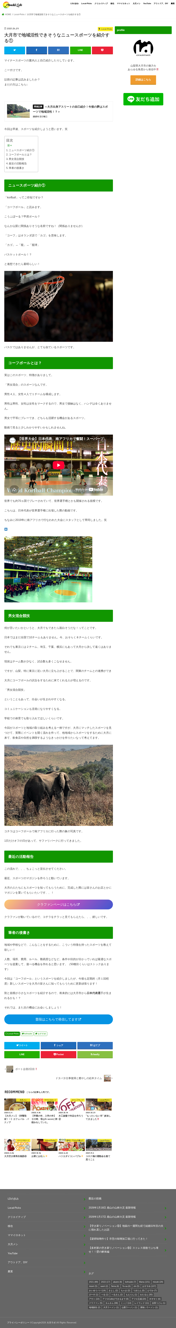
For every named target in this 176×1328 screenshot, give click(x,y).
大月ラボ (51, 1322)
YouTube (147, 3)
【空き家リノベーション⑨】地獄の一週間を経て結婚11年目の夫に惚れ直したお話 (126, 1228)
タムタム (111, 1303)
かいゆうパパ (97, 1290)
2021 (93, 1282)
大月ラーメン (111, 1307)
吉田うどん (158, 1303)
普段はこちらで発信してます (56, 1019)
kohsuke (28, 1033)
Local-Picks (86, 3)
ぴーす (93, 1294)
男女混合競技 (16, 159)
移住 (112, 3)
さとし (113, 1290)
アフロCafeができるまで (115, 1299)
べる (104, 1294)
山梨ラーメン (129, 1307)
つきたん (139, 1290)
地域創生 (94, 1307)
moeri (93, 1286)
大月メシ (136, 3)
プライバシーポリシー (18, 1322)
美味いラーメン (149, 1307)
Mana (144, 1282)
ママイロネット (123, 3)
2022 (105, 1282)
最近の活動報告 (18, 163)
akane (117, 1282)
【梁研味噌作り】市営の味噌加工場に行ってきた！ (118, 1238)
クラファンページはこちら (56, 904)
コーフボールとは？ (20, 154)
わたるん (146, 1294)
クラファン (95, 1303)
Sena (115, 1286)
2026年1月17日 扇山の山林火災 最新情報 (112, 1216)
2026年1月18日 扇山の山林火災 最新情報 (112, 1207)
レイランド (141, 1303)
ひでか (152, 1290)
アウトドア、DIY (161, 3)
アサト (94, 1299)
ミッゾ (126, 1303)
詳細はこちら (143, 79)
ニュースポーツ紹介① (22, 150)
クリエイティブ (101, 3)
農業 (173, 3)
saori (104, 1286)
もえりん (131, 1294)
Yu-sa (126, 1286)
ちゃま (125, 1290)
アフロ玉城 (138, 1299)
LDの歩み (74, 3)
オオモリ (155, 1299)
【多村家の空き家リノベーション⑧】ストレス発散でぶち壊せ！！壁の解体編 (123, 1250)
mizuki (158, 1282)
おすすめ (42, 1033)
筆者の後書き (16, 168)
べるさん (117, 1294)
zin (136, 1286)
